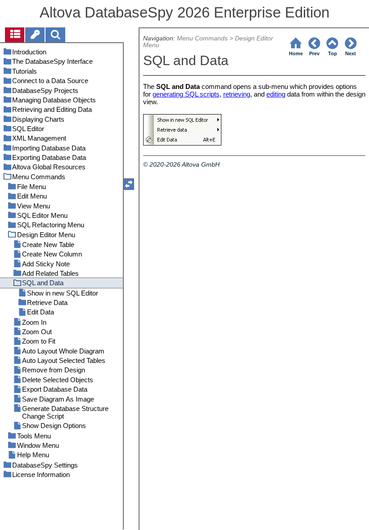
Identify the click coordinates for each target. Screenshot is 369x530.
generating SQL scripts (186, 94)
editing (275, 94)
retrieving (236, 94)
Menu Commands (202, 38)
